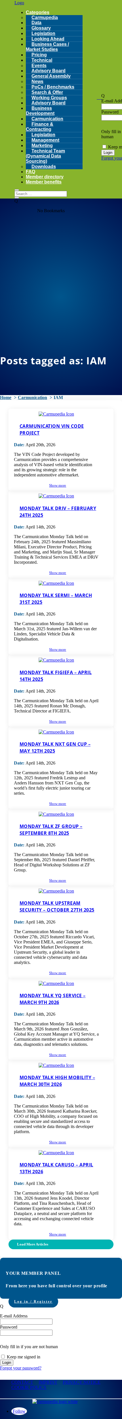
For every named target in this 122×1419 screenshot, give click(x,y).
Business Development (40, 111)
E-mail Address (14, 1315)
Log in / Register (33, 1302)
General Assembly (51, 76)
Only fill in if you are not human (29, 1346)
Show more (57, 485)
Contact (22, 1382)
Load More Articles (32, 1244)
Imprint (48, 1382)
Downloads (43, 166)
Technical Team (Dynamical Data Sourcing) (45, 156)
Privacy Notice (81, 1382)
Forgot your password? (20, 1368)
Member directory (45, 176)
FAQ (30, 171)
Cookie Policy (29, 1387)
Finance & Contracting (39, 127)
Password (110, 112)
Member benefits (44, 181)
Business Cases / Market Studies (47, 47)
